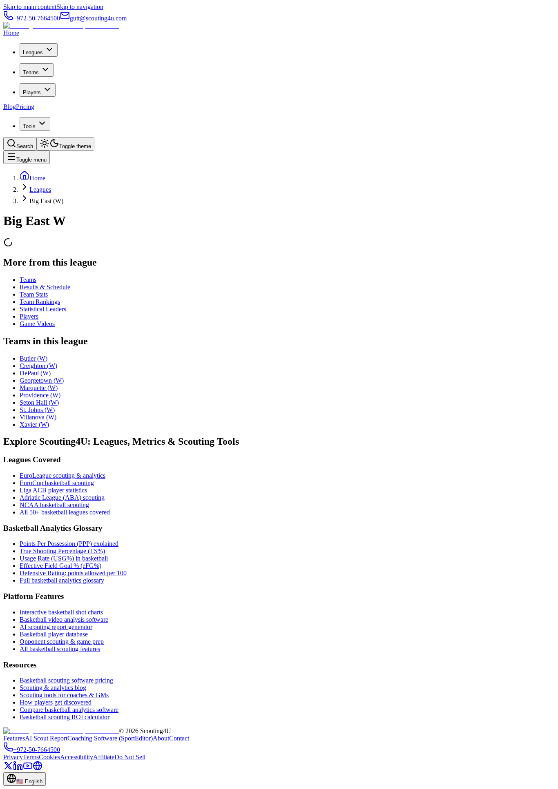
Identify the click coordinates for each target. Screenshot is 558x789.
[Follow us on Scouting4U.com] (37, 768)
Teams (31, 72)
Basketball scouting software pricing (66, 680)
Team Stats (34, 294)
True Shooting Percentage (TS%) (62, 550)
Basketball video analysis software (64, 619)
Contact (179, 738)
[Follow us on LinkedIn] (18, 768)
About (161, 738)
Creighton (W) (38, 365)
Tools (29, 126)
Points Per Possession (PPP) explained (69, 543)
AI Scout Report (46, 738)
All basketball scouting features (60, 648)
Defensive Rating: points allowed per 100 (73, 573)
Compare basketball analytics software (69, 709)
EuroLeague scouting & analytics (62, 475)
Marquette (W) (39, 387)
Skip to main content (29, 6)
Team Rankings (40, 301)
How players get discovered (56, 702)
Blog (9, 106)
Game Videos (37, 323)
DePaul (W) (35, 373)
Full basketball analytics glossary (62, 580)
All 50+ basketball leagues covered (65, 512)
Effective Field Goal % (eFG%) (60, 565)
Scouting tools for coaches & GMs (64, 694)
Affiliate (103, 757)
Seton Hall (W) (39, 402)
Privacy (13, 757)
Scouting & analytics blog (53, 687)
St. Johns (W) (37, 409)
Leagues (33, 52)
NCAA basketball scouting (54, 504)
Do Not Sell (129, 757)
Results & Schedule (45, 287)
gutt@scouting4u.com (98, 18)
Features (14, 738)
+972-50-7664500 (36, 18)
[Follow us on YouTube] (28, 768)
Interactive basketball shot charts (61, 612)
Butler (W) (33, 358)
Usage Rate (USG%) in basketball (64, 558)
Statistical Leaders (43, 309)
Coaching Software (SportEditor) (110, 738)
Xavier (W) (34, 424)
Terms (31, 757)
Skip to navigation (79, 6)
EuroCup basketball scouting (57, 482)
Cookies (49, 757)
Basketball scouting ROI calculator (64, 717)
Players (32, 92)
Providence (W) (40, 395)
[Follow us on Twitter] (8, 768)
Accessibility (76, 757)
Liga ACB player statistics (53, 490)
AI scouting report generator (56, 626)
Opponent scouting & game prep (62, 641)
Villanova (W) (38, 417)
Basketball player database (54, 634)
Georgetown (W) (42, 380)
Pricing (25, 106)
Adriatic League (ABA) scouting (62, 497)
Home (11, 32)
